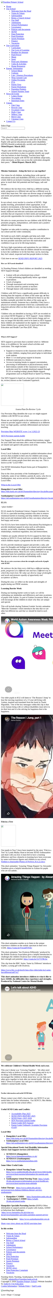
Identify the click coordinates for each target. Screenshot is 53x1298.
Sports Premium (17, 39)
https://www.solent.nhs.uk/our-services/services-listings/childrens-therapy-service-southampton (21, 1190)
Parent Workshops (18, 87)
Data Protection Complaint (17, 1270)
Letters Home (16, 96)
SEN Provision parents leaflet (13, 436)
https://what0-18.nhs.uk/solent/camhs (22, 1200)
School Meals (16, 71)
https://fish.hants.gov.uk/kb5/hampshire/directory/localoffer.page (27, 491)
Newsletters (16, 98)
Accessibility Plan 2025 (20, 1114)
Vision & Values (18, 13)
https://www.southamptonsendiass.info (21, 1161)
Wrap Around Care (19, 78)
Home (8, 6)
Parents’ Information (14, 68)
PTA (13, 82)
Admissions (16, 22)
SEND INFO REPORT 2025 (30, 258)
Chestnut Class (17, 119)
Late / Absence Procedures (22, 75)
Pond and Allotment (19, 61)
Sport (13, 59)
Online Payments (18, 80)
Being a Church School (20, 18)
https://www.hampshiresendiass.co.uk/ (21, 1156)
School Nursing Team (20, 91)
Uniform (14, 73)
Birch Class (16, 117)
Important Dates (17, 101)
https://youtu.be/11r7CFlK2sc (35, 959)
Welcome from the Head (21, 11)
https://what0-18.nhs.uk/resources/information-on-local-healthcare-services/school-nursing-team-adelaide (27, 1181)
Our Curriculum (12, 45)
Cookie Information (9, 1286)
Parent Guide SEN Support (22, 1123)
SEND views (11, 1268)
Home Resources (18, 66)
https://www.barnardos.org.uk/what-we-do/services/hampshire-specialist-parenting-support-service (24, 1213)
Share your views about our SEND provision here (21, 1223)
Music (13, 57)
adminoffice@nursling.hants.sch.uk (23, 1279)
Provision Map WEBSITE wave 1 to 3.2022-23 (20, 431)
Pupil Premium (17, 36)
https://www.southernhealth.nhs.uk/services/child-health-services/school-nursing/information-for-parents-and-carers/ (29, 1174)
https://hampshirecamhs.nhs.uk (39, 1197)
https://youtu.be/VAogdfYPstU (19, 948)
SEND (14, 32)
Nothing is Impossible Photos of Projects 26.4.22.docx (23, 862)
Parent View (16, 84)
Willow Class (16, 114)
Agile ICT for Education (13, 1284)
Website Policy (24, 1286)
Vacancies (15, 43)
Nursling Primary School (26, 1281)
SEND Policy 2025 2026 (21, 1118)
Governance (16, 27)
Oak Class (15, 105)
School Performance (19, 25)
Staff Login (36, 1286)
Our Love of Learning (20, 50)
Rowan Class (16, 107)
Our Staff (15, 20)
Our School (11, 9)
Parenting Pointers (18, 89)
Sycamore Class (17, 110)
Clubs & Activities (18, 64)
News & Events (12, 94)
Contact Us (10, 121)
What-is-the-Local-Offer (11, 485)
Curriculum (16, 48)
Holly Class (16, 112)
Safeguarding (16, 16)
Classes (9, 103)
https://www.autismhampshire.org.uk (34, 1219)
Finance (14, 41)
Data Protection (17, 34)
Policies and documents (20, 29)
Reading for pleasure (19, 52)
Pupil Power (16, 55)
